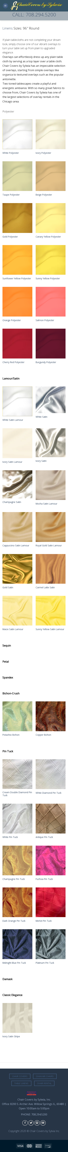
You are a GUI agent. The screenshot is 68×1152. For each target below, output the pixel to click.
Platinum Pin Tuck (45, 962)
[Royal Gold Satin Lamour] (51, 527)
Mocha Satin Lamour (46, 503)
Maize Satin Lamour (12, 629)
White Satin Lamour (12, 419)
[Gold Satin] (17, 569)
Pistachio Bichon (10, 734)
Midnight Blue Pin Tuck (14, 962)
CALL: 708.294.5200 (34, 14)
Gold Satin (7, 587)
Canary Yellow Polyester (48, 236)
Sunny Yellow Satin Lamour (50, 629)
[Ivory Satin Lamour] (17, 443)
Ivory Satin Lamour (12, 461)
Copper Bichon (43, 734)
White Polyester (10, 152)
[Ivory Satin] (51, 442)
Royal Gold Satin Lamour (49, 545)
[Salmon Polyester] (51, 302)
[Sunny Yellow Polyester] (51, 260)
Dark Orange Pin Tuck (13, 920)
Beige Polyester (44, 194)
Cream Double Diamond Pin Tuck (17, 794)
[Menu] (5, 6)
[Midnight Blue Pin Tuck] (17, 944)
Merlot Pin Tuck (44, 920)
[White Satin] (51, 400)
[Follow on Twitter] (31, 1123)
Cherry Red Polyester (13, 362)
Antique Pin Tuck (44, 837)
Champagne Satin (11, 502)
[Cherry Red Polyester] (17, 343)
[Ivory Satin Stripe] (17, 1018)
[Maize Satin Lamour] (17, 611)
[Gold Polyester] (17, 218)
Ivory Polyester (43, 152)
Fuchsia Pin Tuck (44, 879)
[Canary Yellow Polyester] (51, 218)
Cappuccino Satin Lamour (15, 545)
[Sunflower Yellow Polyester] (17, 260)
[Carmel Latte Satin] (51, 569)
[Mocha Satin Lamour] (51, 485)
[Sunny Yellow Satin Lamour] (51, 611)
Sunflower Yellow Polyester (16, 278)
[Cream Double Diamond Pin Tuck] (17, 774)
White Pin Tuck (10, 837)
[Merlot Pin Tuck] (51, 902)
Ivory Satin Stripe (11, 1036)
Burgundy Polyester (46, 362)
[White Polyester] (17, 134)
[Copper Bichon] (51, 716)
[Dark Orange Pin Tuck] (17, 902)
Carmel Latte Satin (45, 587)
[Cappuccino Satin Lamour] (17, 527)
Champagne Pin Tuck (13, 879)
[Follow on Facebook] (25, 1123)
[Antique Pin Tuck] (51, 818)
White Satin (41, 416)
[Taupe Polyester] (17, 176)
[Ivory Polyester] (51, 134)
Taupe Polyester (11, 194)
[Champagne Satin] (17, 484)
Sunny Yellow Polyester (48, 278)
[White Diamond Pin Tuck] (51, 774)
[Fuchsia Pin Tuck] (51, 860)
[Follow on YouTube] (43, 1123)
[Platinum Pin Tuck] (51, 944)
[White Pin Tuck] (17, 818)
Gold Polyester (10, 236)
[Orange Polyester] (17, 302)
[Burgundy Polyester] (51, 343)
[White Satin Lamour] (17, 401)
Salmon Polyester (45, 320)
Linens (7, 28)
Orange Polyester (11, 320)
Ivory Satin (41, 460)
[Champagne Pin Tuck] (17, 860)
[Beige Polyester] (51, 176)
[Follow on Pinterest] (37, 1123)
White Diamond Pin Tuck (48, 792)
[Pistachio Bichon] (17, 716)
